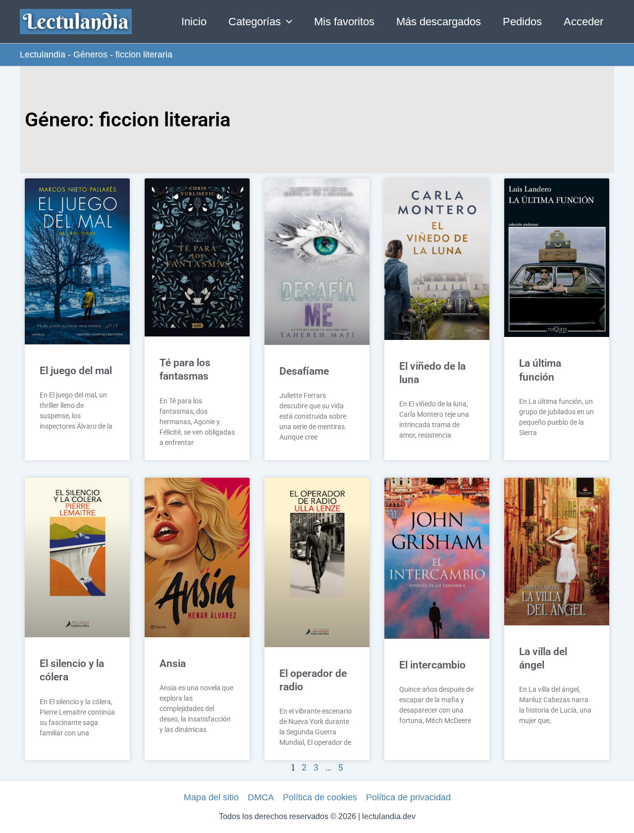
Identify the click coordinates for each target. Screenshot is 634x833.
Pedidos (522, 21)
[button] (286, 22)
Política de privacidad (408, 797)
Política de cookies (320, 797)
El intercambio (432, 665)
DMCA (261, 797)
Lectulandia (42, 54)
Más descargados (438, 21)
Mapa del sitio (211, 797)
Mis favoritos (344, 21)
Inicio (194, 21)
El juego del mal (76, 371)
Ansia (172, 663)
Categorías (254, 21)
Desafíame (304, 371)
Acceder (583, 21)
